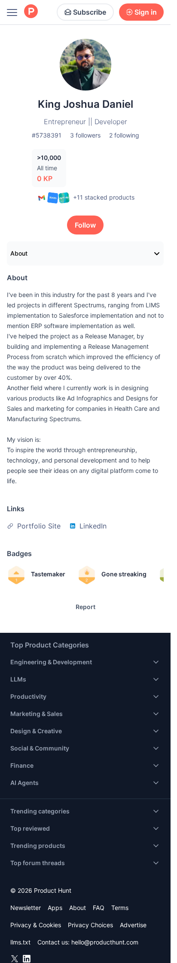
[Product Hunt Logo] (31, 11)
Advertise (133, 925)
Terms (119, 907)
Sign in (145, 12)
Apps (55, 907)
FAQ (98, 907)
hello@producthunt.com (104, 942)
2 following (124, 135)
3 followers (85, 135)
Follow (85, 225)
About (18, 253)
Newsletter (25, 907)
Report (85, 606)
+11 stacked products (103, 197)
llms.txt (20, 942)
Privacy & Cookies (35, 925)
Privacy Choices (90, 925)
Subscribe (89, 12)
